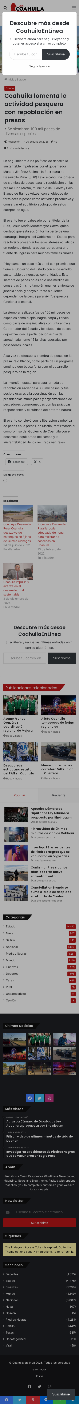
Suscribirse (56, 54)
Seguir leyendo (39, 66)
